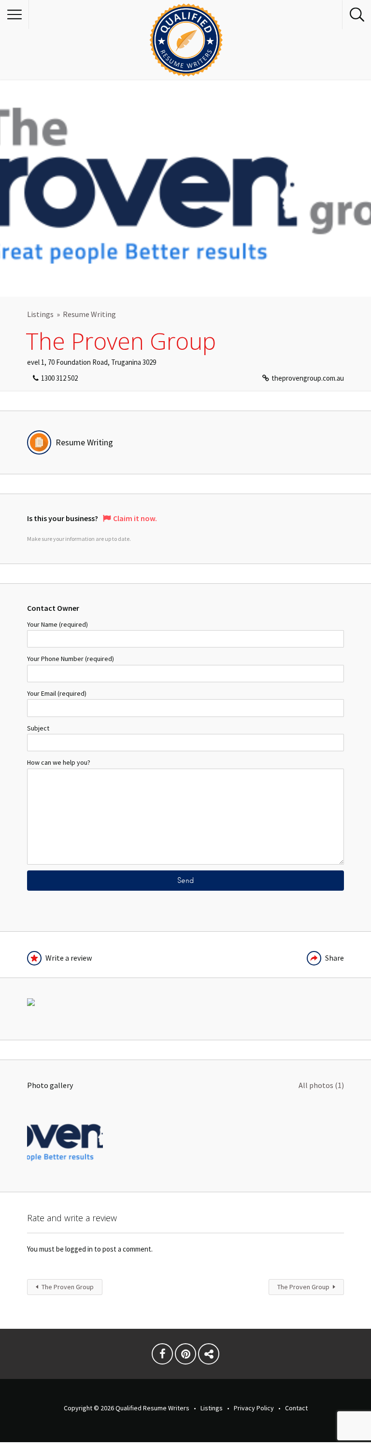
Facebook (162, 1356)
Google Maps (208, 1356)
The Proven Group (68, 1286)
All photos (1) (321, 1085)
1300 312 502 (59, 378)
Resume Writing (89, 314)
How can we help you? (58, 762)
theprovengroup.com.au (307, 378)
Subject (38, 728)
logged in (79, 1249)
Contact (296, 1408)
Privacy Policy (254, 1408)
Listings (40, 314)
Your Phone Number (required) (70, 658)
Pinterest (185, 1356)
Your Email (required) (56, 693)
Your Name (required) (57, 624)
